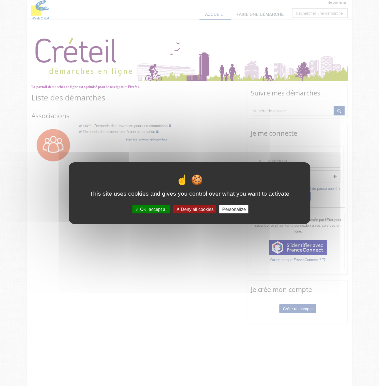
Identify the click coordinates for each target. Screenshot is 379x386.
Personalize (234, 209)
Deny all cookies (197, 209)
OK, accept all (153, 209)
